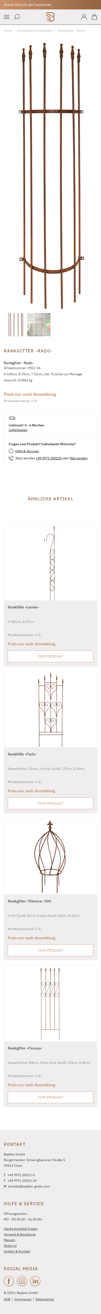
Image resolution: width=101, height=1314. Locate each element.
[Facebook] (9, 1281)
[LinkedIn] (35, 1281)
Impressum (22, 1299)
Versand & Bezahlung (19, 1234)
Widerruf (10, 1246)
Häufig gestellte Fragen (21, 1229)
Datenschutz (44, 1299)
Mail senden (79, 458)
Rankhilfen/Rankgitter (34, 30)
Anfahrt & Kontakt (17, 1251)
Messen (9, 1240)
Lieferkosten (18, 430)
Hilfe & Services (27, 451)
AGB (7, 1299)
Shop (8, 30)
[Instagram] (22, 1281)
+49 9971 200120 (49, 458)
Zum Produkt (50, 656)
